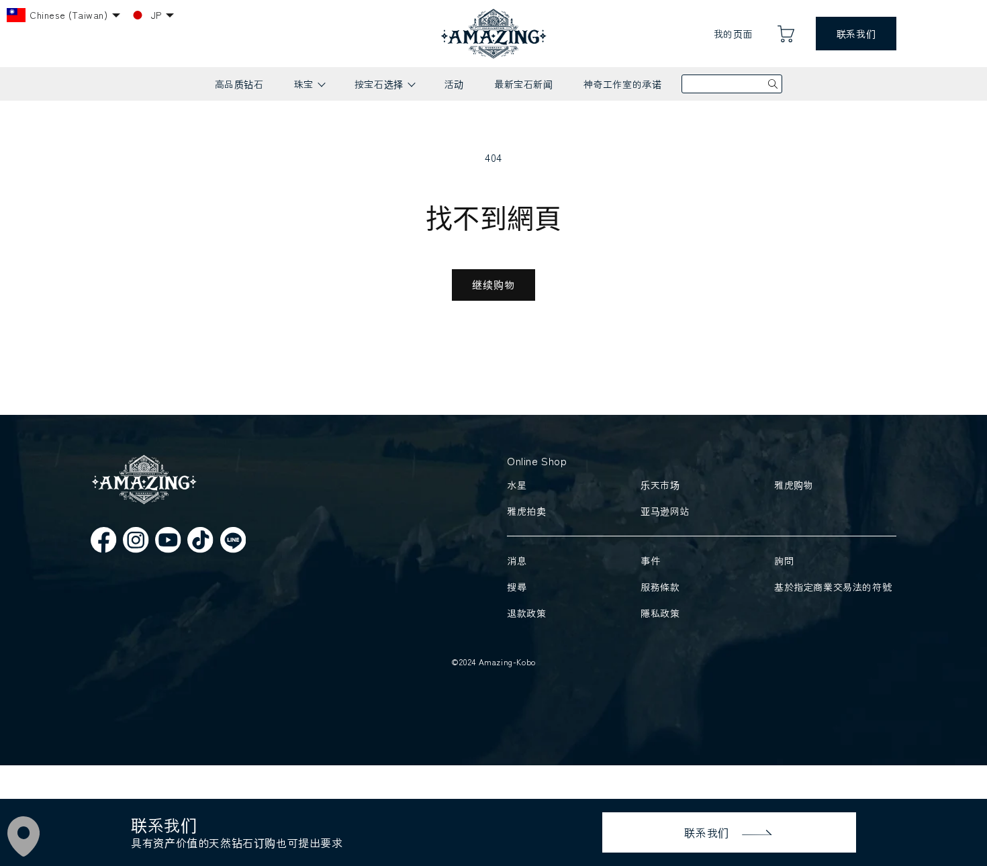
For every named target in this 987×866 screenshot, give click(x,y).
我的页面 (733, 33)
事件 (650, 560)
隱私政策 (660, 613)
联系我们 (856, 33)
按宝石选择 (384, 89)
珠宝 (309, 89)
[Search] (772, 84)
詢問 (784, 560)
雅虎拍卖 (526, 511)
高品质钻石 (239, 84)
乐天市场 (660, 484)
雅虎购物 (793, 484)
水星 (516, 484)
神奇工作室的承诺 (622, 84)
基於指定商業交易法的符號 (832, 586)
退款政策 (526, 613)
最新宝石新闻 (523, 84)
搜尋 (516, 586)
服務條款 (660, 586)
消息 (516, 560)
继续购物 (493, 284)
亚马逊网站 (665, 511)
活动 (454, 84)
